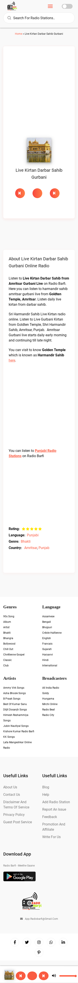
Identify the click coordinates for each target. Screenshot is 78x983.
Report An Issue (54, 812)
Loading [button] (37, 193)
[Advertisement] (39, 93)
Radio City (48, 717)
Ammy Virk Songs (13, 689)
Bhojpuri (47, 629)
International (49, 667)
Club (6, 667)
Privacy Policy (14, 817)
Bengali (46, 624)
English (46, 640)
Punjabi (33, 535)
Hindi (45, 662)
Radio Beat (48, 711)
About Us (10, 789)
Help (45, 797)
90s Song (8, 618)
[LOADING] (39, 193)
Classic (7, 662)
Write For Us (51, 839)
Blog (45, 789)
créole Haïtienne (52, 634)
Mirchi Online (49, 706)
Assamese (48, 618)
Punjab (44, 548)
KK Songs (9, 739)
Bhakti (26, 541)
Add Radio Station (56, 804)
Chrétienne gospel (13, 656)
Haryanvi (47, 656)
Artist (6, 629)
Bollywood (9, 645)
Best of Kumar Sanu (15, 706)
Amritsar (30, 548)
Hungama (48, 700)
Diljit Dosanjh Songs (15, 711)
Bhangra (8, 640)
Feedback (49, 819)
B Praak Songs (11, 700)
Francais (47, 645)
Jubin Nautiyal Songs (16, 728)
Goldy (45, 695)
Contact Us (11, 797)
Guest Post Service (17, 824)
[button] (50, 7)
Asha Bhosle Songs (14, 695)
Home (18, 33)
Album (7, 624)
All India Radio (50, 689)
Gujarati (47, 651)
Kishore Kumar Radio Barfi (18, 733)
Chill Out (8, 651)
